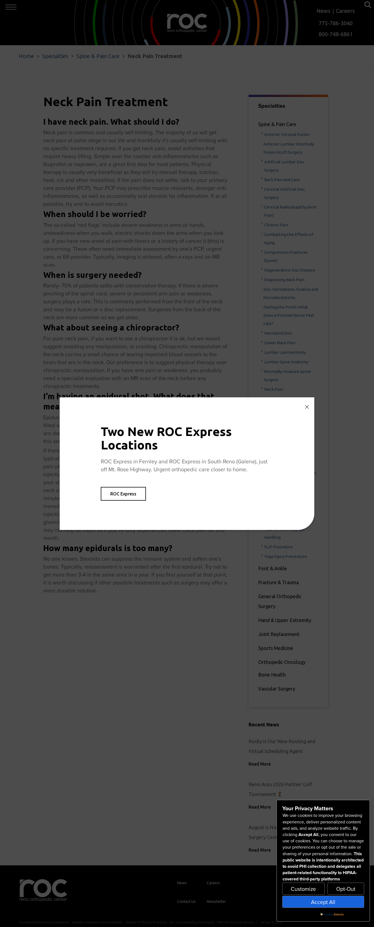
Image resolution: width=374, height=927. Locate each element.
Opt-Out (345, 889)
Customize (303, 889)
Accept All (323, 902)
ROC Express (123, 493)
